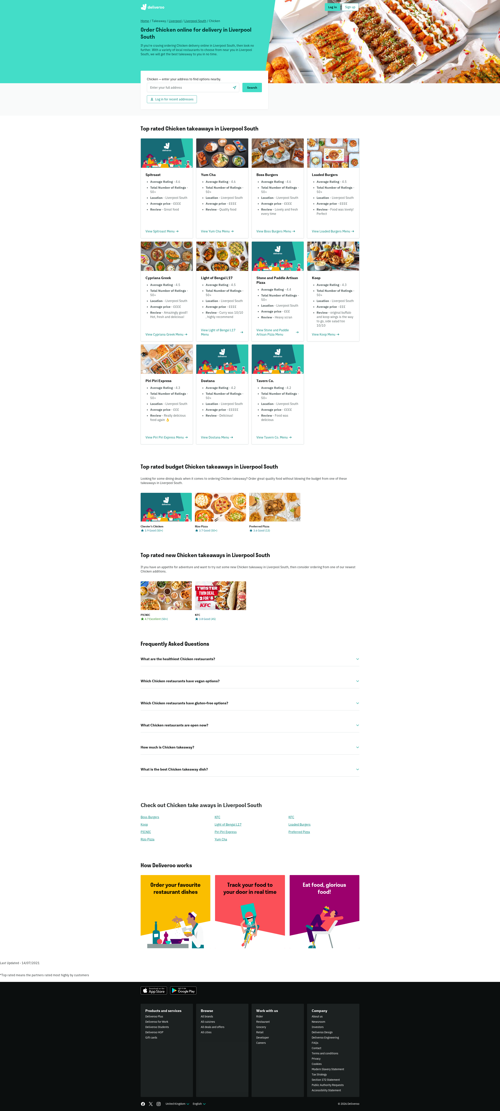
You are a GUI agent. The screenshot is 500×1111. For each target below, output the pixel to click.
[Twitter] (150, 1104)
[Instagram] (158, 1104)
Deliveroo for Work (156, 1021)
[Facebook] (143, 1104)
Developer (262, 1037)
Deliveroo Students (157, 1027)
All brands (207, 1016)
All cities (206, 1032)
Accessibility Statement (326, 1090)
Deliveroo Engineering (325, 1037)
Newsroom (318, 1021)
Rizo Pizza (147, 839)
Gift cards (151, 1037)
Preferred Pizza (299, 832)
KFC (217, 817)
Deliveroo (152, 7)
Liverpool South (195, 21)
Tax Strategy (319, 1074)
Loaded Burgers (299, 824)
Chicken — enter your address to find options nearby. (184, 79)
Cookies (317, 1064)
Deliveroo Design (322, 1032)
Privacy (316, 1058)
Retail (259, 1032)
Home (145, 21)
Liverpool (175, 21)
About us (317, 1016)
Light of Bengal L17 (228, 824)
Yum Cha (221, 839)
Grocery (261, 1027)
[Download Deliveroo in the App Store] (154, 990)
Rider (259, 1016)
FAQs (315, 1043)
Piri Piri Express (226, 832)
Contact (316, 1048)
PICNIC (146, 832)
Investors (318, 1027)
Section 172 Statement (326, 1080)
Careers (261, 1043)
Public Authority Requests (328, 1085)
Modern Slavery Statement (328, 1069)
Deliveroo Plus (154, 1016)
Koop (144, 824)
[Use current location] (234, 87)
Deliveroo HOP (154, 1032)
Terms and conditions (325, 1053)
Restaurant (263, 1021)
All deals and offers (212, 1027)
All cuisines (208, 1021)
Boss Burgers (150, 817)
